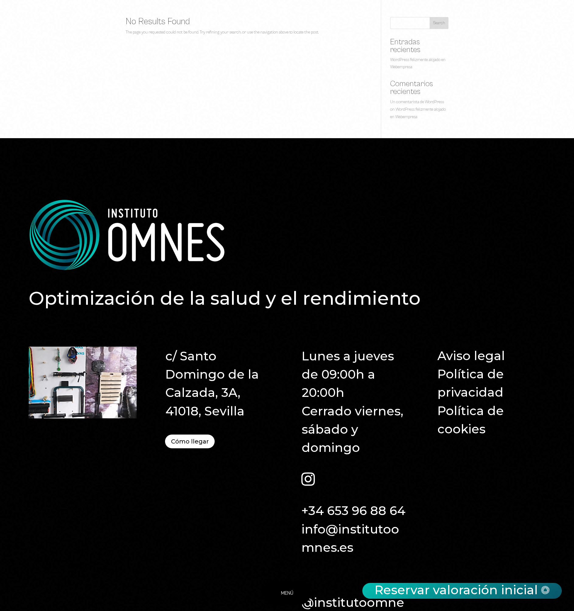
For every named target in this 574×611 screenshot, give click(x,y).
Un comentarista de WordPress (417, 102)
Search (439, 23)
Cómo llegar (190, 441)
